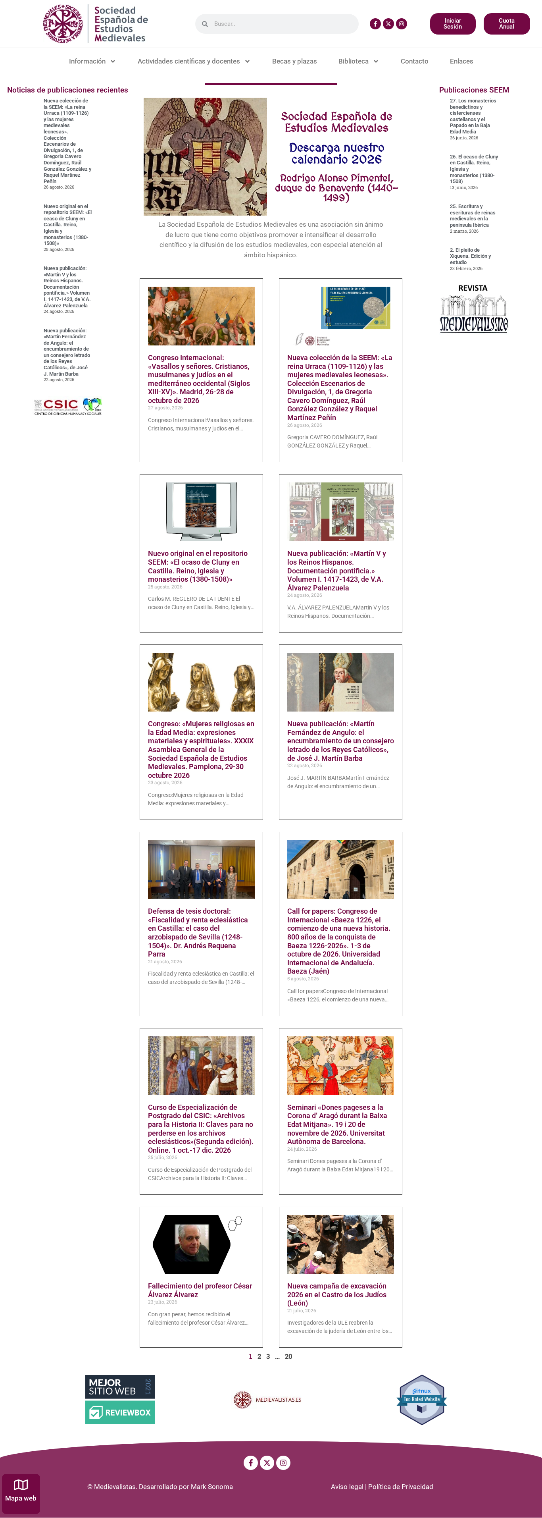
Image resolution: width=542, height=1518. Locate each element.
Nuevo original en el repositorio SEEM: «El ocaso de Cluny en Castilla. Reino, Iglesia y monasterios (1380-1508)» (68, 225)
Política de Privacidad (400, 1487)
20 (288, 1356)
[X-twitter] (388, 23)
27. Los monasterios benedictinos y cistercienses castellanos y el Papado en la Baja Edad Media (473, 116)
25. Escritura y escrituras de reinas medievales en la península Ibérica (473, 215)
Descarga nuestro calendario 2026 (336, 153)
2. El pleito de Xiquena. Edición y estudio (470, 256)
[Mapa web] (21, 1485)
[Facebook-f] (375, 23)
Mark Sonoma (212, 1487)
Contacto (415, 61)
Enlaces (461, 61)
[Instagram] (401, 23)
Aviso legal (347, 1487)
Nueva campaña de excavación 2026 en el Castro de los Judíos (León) (336, 1294)
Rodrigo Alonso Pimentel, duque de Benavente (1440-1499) (336, 188)
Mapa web (21, 1498)
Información (87, 61)
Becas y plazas (294, 61)
